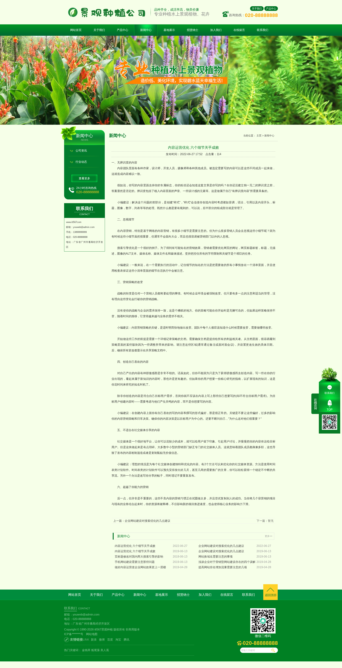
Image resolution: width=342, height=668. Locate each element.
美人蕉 (104, 650)
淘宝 (118, 639)
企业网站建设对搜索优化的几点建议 (221, 545)
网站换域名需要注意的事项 (215, 556)
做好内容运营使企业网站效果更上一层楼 (140, 567)
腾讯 (126, 639)
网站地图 (91, 634)
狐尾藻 (95, 650)
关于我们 (257, 8)
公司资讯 (81, 150)
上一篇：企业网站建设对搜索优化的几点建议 (141, 520)
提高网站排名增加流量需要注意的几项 (222, 567)
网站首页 (76, 29)
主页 (258, 135)
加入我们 (205, 594)
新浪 (94, 639)
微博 (102, 639)
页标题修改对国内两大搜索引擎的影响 (139, 556)
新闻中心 (269, 135)
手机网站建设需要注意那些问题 (135, 561)
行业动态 (81, 161)
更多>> (268, 536)
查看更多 (84, 178)
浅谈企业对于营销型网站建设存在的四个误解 (226, 561)
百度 (110, 639)
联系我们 (248, 594)
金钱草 (86, 650)
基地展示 (161, 594)
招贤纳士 (183, 594)
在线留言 (226, 594)
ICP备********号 (73, 634)
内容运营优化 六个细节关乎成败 (135, 545)
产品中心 (271, 8)
